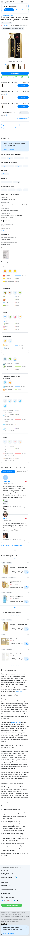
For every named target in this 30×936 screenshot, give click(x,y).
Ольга (5, 518)
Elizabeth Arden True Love (18, 654)
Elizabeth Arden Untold (17, 639)
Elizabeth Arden (16, 722)
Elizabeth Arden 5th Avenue (18, 567)
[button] (3, 66)
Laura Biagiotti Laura (16, 597)
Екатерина (6, 481)
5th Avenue (19, 691)
